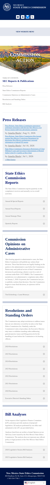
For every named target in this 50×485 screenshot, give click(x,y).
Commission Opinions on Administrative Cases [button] (17, 246)
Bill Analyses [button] (15, 414)
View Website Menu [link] (25, 32)
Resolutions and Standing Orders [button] (19, 312)
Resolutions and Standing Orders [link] (14, 99)
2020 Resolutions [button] (11, 391)
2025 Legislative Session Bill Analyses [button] (18, 457)
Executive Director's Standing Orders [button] (18, 398)
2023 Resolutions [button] (11, 369)
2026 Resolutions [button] (11, 346)
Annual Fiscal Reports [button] (13, 209)
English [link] (31, 483)
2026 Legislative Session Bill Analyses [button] (18, 450)
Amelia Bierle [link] (14, 133)
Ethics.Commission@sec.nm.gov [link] (31, 478)
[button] (47, 466)
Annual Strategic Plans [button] (13, 216)
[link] (18, 17)
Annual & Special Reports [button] (14, 201)
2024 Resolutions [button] (11, 361)
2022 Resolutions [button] (11, 376)
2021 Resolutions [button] (11, 383)
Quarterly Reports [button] (11, 223)
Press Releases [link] (7, 86)
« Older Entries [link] (10, 160)
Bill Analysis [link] (7, 104)
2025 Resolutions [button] (11, 354)
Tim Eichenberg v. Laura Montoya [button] (17, 295)
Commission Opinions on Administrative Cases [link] (19, 95)
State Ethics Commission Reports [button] (15, 178)
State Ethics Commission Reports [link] (14, 90)
